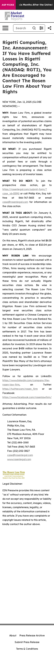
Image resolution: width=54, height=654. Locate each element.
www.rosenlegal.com (19, 459)
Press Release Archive (32, 635)
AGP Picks (8, 4)
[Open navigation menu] (5, 28)
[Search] (34, 28)
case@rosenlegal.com (15, 201)
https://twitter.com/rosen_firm (20, 388)
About (12, 635)
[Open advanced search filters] (41, 28)
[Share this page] (49, 28)
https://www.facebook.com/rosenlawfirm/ (27, 397)
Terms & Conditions (27, 648)
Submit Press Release (27, 642)
